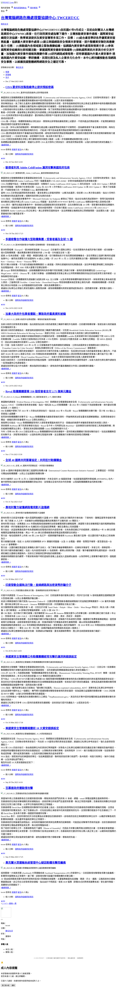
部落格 (8, 75)
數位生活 (19, 67)
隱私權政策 (71, 958)
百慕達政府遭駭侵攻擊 (19, 787)
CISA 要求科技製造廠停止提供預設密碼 (29, 87)
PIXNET (41, 958)
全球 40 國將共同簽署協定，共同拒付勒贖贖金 (33, 460)
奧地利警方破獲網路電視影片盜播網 (27, 507)
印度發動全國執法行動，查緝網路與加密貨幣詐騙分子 (38, 584)
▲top (3, 158)
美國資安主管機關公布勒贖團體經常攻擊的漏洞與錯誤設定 (41, 656)
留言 (19, 150)
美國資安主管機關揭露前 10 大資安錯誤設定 (32, 728)
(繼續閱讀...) (6, 145)
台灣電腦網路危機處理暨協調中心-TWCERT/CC (40, 18)
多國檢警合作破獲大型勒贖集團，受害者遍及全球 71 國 (39, 239)
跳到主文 (4, 24)
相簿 (7, 72)
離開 (13, 985)
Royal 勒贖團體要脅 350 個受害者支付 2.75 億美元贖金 (38, 391)
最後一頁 (12, 903)
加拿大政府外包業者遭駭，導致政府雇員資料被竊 (35, 313)
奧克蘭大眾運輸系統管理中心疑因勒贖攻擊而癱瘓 (35, 862)
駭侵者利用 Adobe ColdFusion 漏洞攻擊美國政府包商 (37, 167)
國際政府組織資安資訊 (24, 154)
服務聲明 (80, 958)
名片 (7, 77)
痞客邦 (14, 150)
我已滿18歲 (5, 985)
